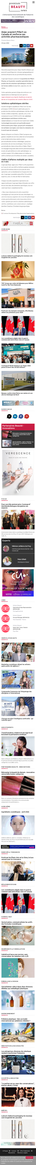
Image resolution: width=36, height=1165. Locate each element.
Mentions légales (22, 1152)
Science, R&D (6, 917)
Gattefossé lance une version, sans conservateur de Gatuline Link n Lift (14, 955)
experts (6, 540)
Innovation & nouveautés (12, 1046)
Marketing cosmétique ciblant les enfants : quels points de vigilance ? (16, 665)
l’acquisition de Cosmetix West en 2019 (20, 99)
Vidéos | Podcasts (9, 638)
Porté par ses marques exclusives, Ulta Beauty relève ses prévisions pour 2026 (17, 311)
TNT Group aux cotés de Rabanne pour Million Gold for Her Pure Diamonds (17, 284)
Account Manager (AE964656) (21, 617)
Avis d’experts (7, 727)
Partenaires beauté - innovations (13, 426)
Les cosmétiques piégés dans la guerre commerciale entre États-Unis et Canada (15, 339)
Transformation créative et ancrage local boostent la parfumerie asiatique (16, 733)
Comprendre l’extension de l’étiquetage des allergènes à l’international (16, 692)
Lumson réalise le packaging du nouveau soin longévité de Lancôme (16, 256)
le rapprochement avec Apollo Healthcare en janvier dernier (16, 97)
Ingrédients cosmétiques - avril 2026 (15, 812)
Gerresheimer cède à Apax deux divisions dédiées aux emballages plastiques (17, 987)
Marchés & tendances (10, 852)
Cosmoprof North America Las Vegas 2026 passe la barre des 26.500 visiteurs (16, 366)
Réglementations (8, 884)
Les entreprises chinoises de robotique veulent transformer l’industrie (16, 1052)
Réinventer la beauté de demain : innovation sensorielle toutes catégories (18, 773)
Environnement (8, 1013)
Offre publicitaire (25, 1151)
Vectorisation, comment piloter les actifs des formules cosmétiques (16, 923)
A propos (5, 1151)
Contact (13, 1151)
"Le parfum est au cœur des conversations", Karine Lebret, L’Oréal (18, 1084)
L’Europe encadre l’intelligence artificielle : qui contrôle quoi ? (17, 719)
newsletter (11, 1152)
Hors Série (5, 806)
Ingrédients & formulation (13, 949)
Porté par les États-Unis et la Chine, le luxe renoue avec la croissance (17, 858)
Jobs (3, 600)
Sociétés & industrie (10, 1078)
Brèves (3, 26)
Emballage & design (9, 981)
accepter (30, 1157)
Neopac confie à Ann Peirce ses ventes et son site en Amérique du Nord (17, 394)
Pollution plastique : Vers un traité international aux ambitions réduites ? (15, 1020)
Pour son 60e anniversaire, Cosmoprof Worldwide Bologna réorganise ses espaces (15, 506)
